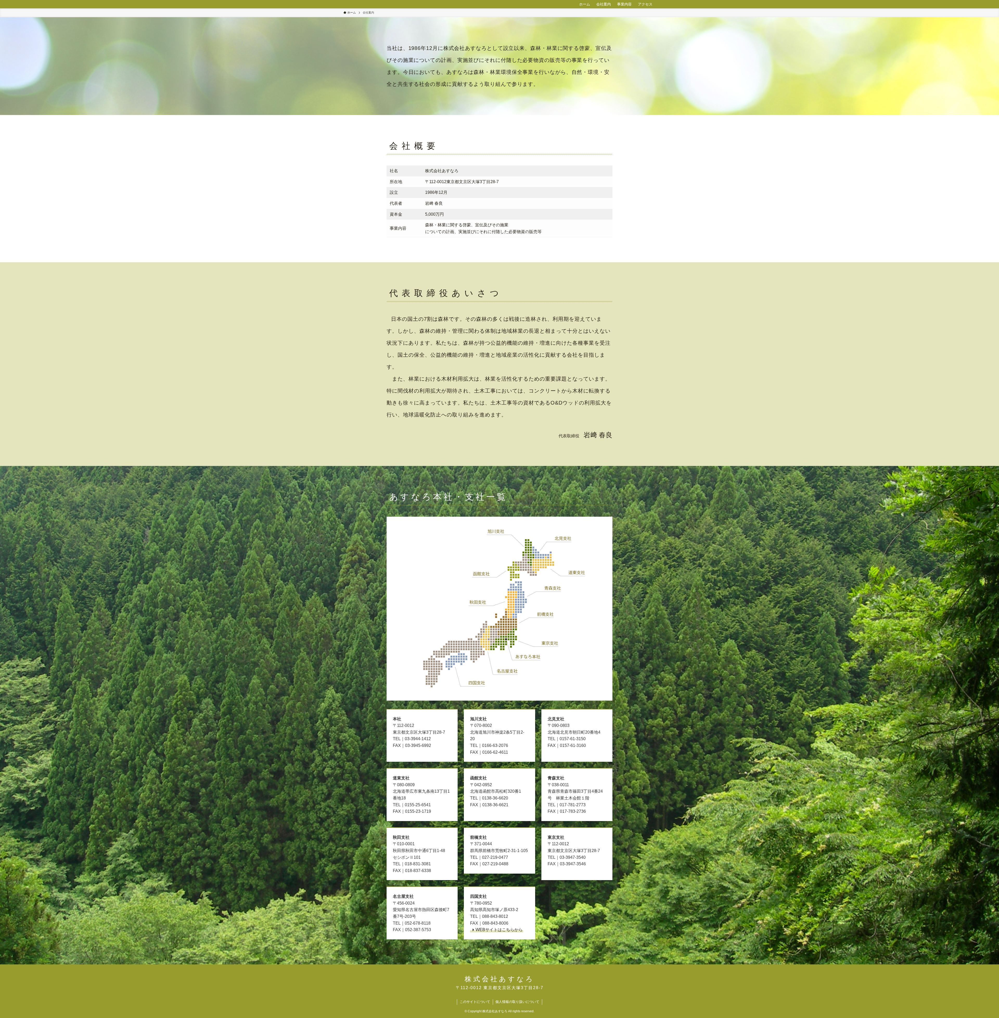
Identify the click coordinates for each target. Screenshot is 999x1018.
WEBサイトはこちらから (499, 929)
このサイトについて (475, 1002)
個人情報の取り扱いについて (517, 1002)
